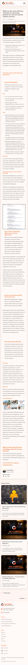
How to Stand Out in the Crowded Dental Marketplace (14, 507)
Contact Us (3, 641)
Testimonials (3, 636)
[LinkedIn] (8, 476)
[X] (6, 476)
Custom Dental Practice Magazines (8, 623)
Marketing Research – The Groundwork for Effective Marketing (13, 577)
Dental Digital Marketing (6, 625)
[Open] (24, 3)
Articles (2, 638)
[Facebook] (3, 476)
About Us (3, 632)
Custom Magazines (10, 19)
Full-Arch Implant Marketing (7, 621)
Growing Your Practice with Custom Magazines (12, 542)
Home (4, 19)
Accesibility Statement (5, 661)
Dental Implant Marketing (6, 619)
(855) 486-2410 (6, 612)
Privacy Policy (13, 661)
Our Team (3, 634)
